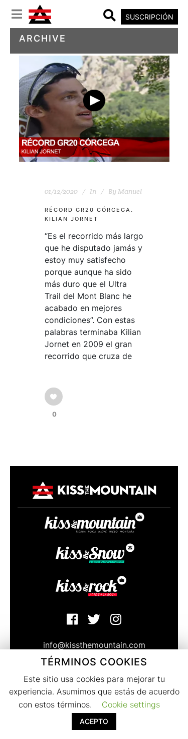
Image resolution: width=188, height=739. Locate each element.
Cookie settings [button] (131, 704)
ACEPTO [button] (94, 721)
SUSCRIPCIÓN (149, 17)
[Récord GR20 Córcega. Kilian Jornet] (94, 109)
